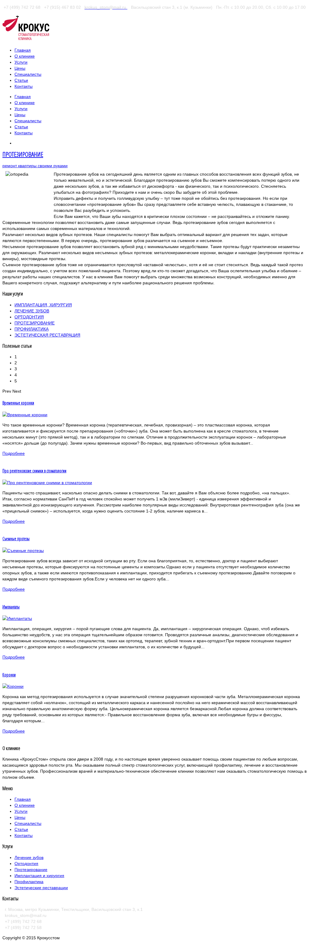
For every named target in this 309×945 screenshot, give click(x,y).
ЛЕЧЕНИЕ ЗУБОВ (31, 310)
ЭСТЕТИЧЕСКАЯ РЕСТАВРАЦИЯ (47, 335)
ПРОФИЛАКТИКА (31, 329)
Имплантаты (11, 607)
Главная (22, 799)
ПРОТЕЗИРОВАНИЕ (22, 154)
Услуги (20, 811)
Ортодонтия (26, 863)
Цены (19, 817)
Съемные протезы (16, 538)
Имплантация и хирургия (39, 875)
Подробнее (13, 453)
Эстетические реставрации (41, 887)
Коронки (9, 675)
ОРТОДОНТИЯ (29, 316)
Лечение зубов (28, 857)
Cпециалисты (27, 823)
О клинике (24, 805)
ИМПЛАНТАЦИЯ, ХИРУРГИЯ (43, 304)
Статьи (21, 829)
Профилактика (28, 881)
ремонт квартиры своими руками (35, 165)
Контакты (23, 835)
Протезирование (30, 869)
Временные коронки (18, 403)
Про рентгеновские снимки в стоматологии (34, 471)
